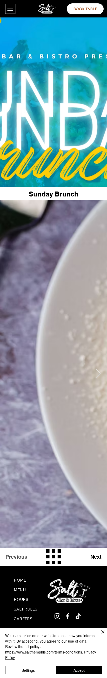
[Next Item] (98, 374)
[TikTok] (78, 616)
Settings (28, 670)
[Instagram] (57, 616)
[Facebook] (68, 616)
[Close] (99, 635)
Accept (79, 670)
